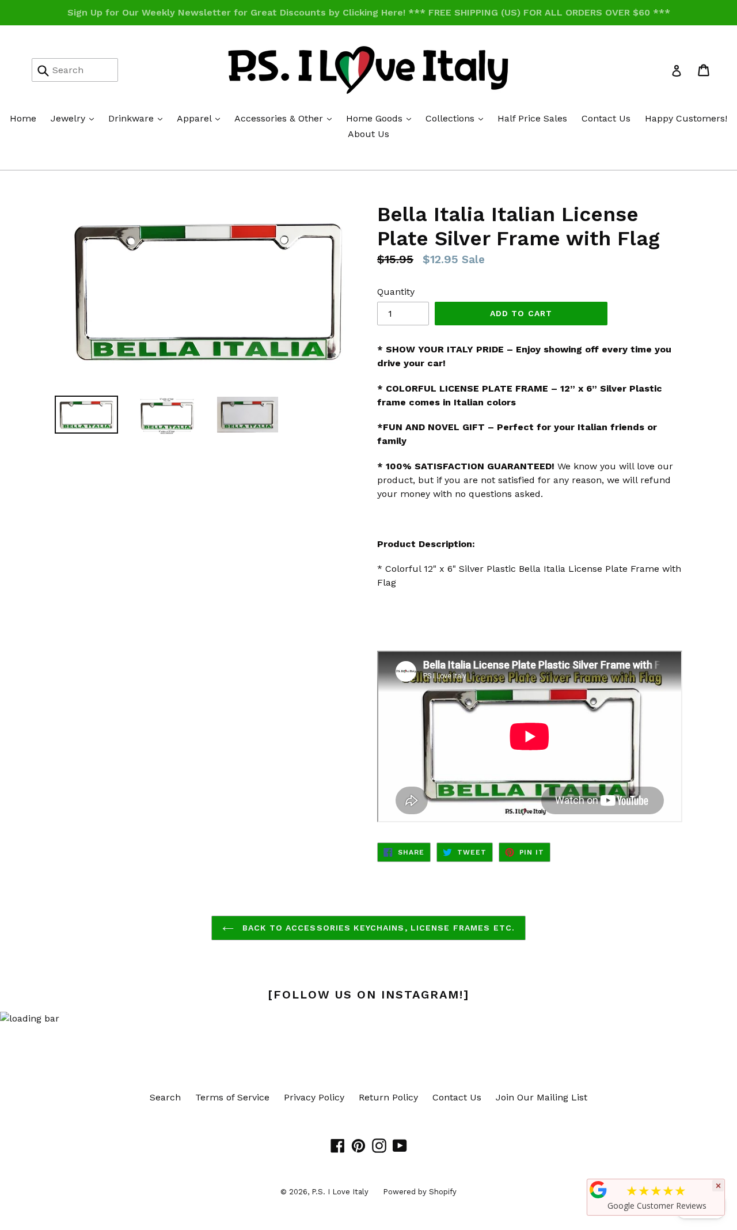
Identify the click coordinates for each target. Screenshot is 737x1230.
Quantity (396, 291)
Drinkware (138, 118)
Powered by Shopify (420, 1191)
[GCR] (598, 1189)
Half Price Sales (532, 118)
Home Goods (381, 118)
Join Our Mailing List (541, 1097)
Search (165, 1097)
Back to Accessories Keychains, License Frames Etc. (377, 927)
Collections (457, 118)
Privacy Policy (314, 1097)
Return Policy (388, 1097)
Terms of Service (232, 1097)
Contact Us (606, 118)
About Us (368, 133)
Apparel (201, 118)
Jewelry (75, 118)
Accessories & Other (285, 118)
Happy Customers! (686, 118)
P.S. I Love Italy (339, 1191)
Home (23, 118)
